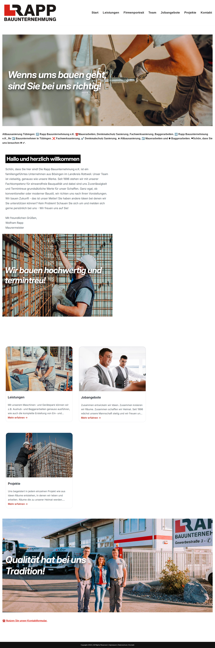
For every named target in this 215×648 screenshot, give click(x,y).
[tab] (17, 334)
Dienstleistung (47, 334)
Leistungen (111, 12)
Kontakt (206, 12)
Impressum (113, 645)
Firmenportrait (134, 12)
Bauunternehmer (17, 334)
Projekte (190, 12)
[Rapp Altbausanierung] (29, 12)
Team (152, 12)
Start (95, 12)
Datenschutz (122, 645)
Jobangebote (170, 12)
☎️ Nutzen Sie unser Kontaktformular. (24, 620)
